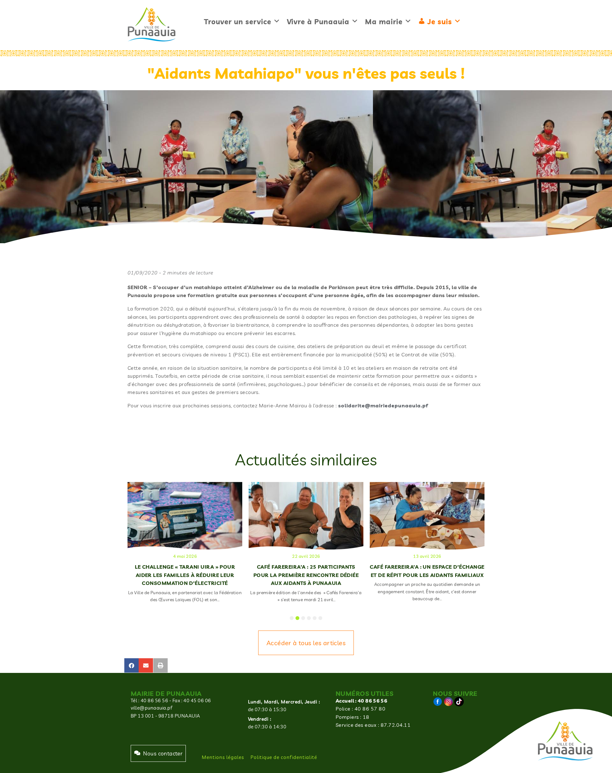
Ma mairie (384, 21)
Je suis (439, 21)
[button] (131, 665)
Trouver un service (237, 21)
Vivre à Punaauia (318, 21)
